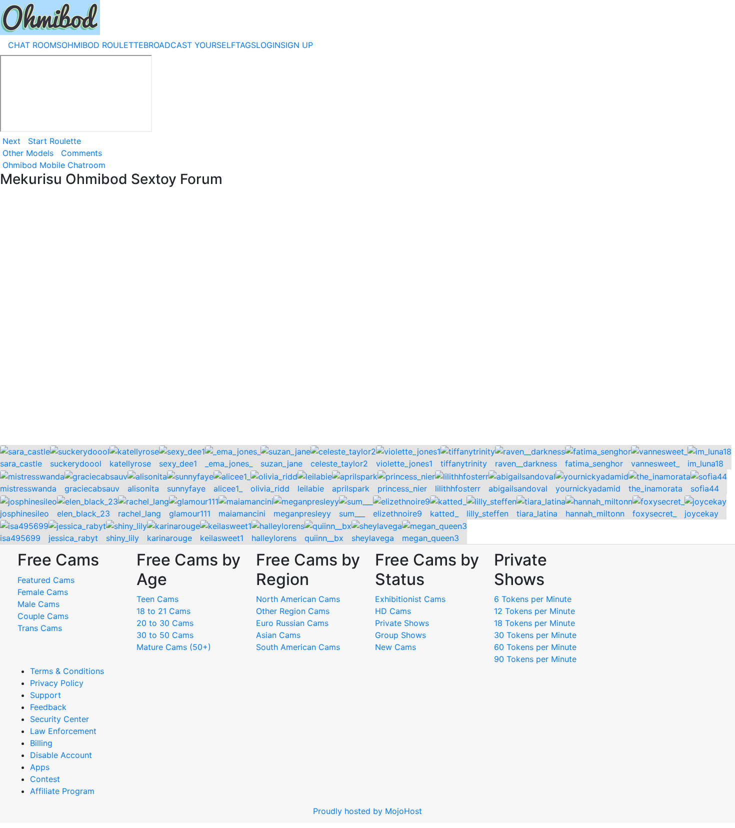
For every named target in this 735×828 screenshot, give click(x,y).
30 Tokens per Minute (535, 635)
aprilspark (351, 489)
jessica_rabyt (73, 538)
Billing (41, 743)
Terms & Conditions (67, 671)
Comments (81, 153)
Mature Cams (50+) (173, 647)
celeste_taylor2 (339, 463)
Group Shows (400, 635)
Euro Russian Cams (292, 623)
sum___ (352, 513)
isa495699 (20, 538)
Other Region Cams (293, 611)
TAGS (246, 45)
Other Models (28, 153)
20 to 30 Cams (165, 623)
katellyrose (130, 463)
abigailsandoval (518, 489)
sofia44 (704, 489)
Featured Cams (46, 580)
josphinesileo (24, 513)
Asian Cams (278, 635)
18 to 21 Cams (163, 611)
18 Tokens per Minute (534, 623)
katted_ (444, 513)
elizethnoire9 (397, 513)
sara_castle (21, 463)
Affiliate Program (63, 791)
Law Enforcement (63, 731)
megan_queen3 (430, 538)
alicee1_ (228, 489)
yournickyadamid (588, 489)
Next (11, 141)
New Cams (395, 647)
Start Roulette (54, 141)
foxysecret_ (654, 513)
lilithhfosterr (457, 489)
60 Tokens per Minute (535, 647)
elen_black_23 (83, 513)
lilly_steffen (487, 513)
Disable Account (61, 755)
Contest (45, 779)
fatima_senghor (594, 463)
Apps (40, 767)
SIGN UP (296, 45)
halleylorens (274, 538)
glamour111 (189, 513)
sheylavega (373, 538)
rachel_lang (139, 513)
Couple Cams (43, 616)
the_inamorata (655, 489)
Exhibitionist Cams (410, 599)
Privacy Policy (57, 683)
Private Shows (402, 623)
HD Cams (393, 611)
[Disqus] (367, 317)
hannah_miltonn (595, 513)
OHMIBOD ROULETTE (103, 45)
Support (45, 695)
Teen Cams (157, 599)
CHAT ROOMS (35, 45)
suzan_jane (281, 463)
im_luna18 (706, 463)
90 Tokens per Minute (535, 659)
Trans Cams (40, 628)
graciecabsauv (92, 489)
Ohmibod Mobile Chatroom (54, 165)
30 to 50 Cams (165, 635)
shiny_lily (122, 538)
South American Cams (298, 647)
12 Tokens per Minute (534, 611)
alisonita (143, 489)
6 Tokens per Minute (533, 599)
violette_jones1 (404, 463)
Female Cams (43, 592)
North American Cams (298, 599)
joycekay (701, 513)
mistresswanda (28, 489)
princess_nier (402, 489)
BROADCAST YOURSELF (190, 45)
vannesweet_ (655, 463)
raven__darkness (526, 463)
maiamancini (242, 513)
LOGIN (268, 45)
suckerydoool (76, 463)
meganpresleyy (302, 513)
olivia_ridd (270, 489)
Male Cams (39, 604)
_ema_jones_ (228, 463)
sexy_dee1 (178, 463)
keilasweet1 (222, 538)
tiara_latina (537, 513)
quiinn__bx (324, 538)
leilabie (311, 489)
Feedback (48, 707)
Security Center (59, 719)
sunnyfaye (186, 489)
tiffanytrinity (463, 463)
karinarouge (169, 538)
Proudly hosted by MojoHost (367, 811)
